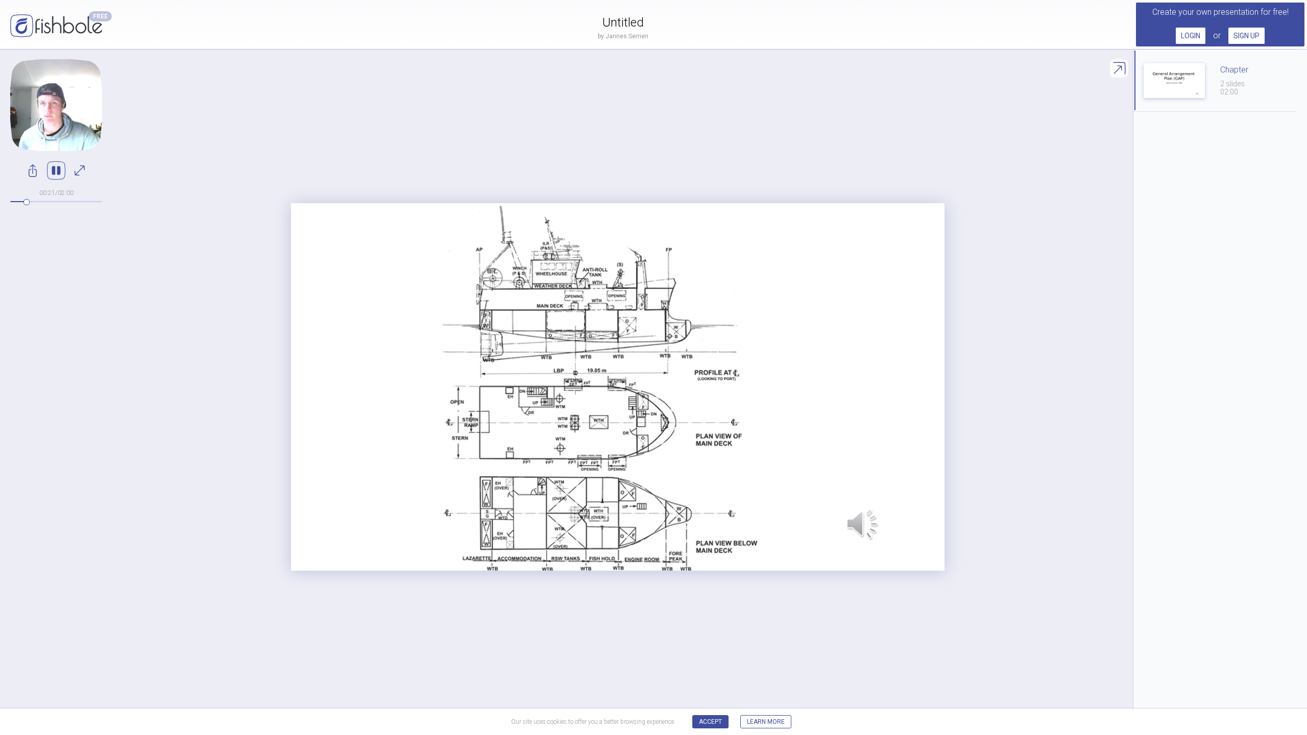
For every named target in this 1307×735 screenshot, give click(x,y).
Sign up (1246, 36)
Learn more (766, 721)
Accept (710, 721)
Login (1190, 36)
